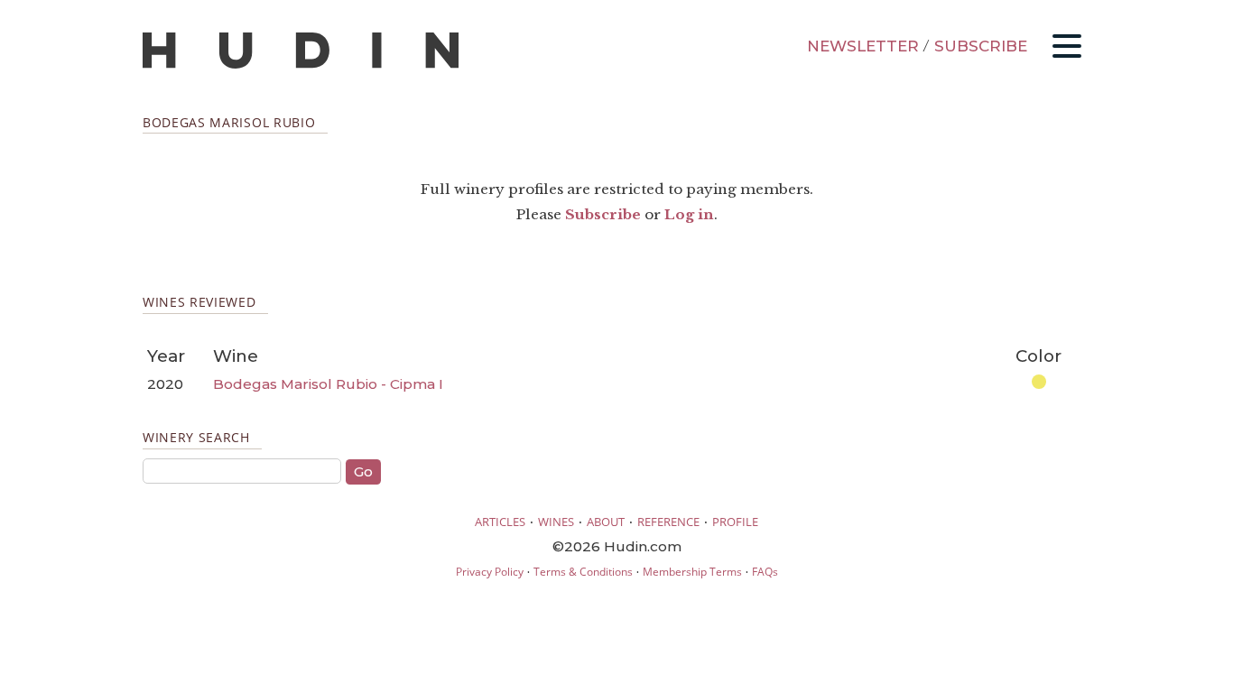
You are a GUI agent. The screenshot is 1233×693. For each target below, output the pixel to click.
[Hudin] (301, 64)
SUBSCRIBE (980, 46)
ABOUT (606, 521)
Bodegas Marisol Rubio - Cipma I (328, 384)
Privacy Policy (490, 571)
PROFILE (735, 521)
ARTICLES (500, 521)
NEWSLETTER (863, 46)
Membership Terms (692, 571)
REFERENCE (668, 521)
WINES (556, 521)
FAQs (765, 571)
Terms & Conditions (583, 571)
